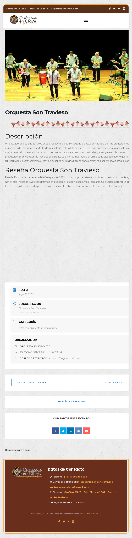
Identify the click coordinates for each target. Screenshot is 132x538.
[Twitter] (114, 8)
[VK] (78, 430)
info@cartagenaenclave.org (64, 9)
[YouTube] (119, 8)
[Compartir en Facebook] (55, 430)
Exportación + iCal (115, 382)
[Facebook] (110, 8)
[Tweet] (63, 430)
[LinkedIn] (70, 430)
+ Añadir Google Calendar (31, 382)
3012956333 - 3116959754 (47, 352)
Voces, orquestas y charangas (39, 328)
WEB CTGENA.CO (94, 514)
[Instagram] (124, 8)
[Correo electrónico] (86, 430)
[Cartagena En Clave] (23, 20)
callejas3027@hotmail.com (64, 358)
